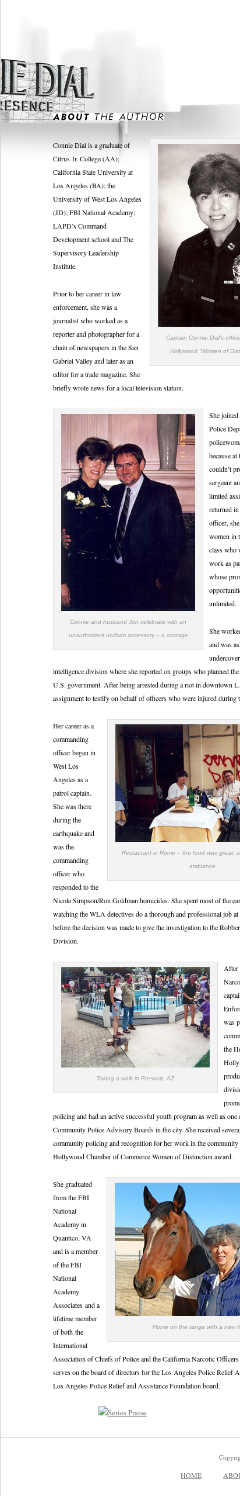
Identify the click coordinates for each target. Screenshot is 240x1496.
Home (191, 1475)
